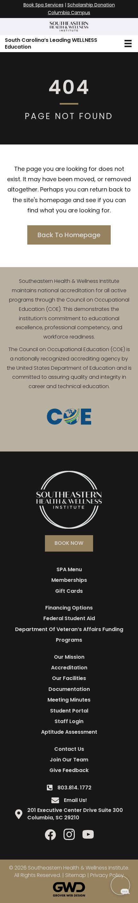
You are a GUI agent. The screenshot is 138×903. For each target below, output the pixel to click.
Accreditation (69, 667)
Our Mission (69, 657)
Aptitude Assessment (69, 732)
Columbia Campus (69, 12)
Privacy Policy (107, 875)
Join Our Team (69, 759)
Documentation (69, 689)
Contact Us (69, 749)
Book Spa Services (43, 5)
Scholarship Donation (91, 5)
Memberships (69, 580)
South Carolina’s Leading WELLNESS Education (51, 43)
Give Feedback (69, 770)
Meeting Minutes (69, 699)
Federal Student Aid (69, 618)
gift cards (69, 591)
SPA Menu (69, 569)
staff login (69, 721)
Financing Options (69, 607)
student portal (69, 710)
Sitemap (75, 875)
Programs (69, 640)
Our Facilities (69, 678)
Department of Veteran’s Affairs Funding (69, 629)
